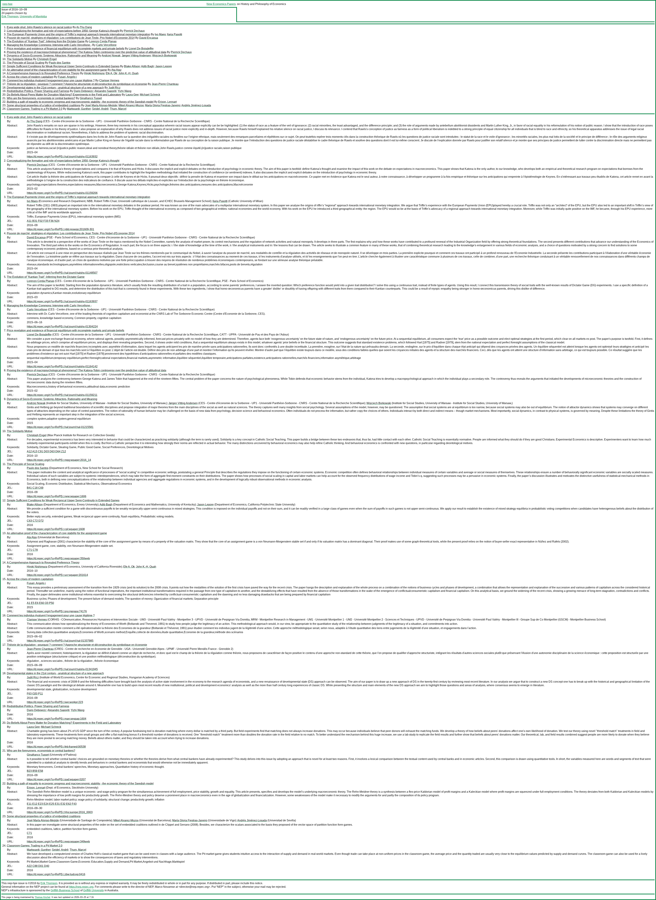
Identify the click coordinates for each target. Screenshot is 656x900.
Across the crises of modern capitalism (30, 76)
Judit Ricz (114, 87)
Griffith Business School (65, 890)
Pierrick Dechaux (134, 30)
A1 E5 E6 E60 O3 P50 (40, 603)
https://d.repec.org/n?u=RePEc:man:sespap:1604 (56, 718)
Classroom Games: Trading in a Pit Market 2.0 (34, 108)
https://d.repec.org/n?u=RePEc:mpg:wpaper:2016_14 (59, 460)
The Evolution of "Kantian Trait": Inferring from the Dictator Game (46, 41)
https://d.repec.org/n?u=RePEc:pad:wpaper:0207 (56, 779)
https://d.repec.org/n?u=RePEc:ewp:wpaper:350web (58, 558)
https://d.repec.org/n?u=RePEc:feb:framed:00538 (56, 746)
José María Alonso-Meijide (101, 105)
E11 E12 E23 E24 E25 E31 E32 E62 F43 (52, 803)
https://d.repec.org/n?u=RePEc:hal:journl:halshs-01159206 (62, 192)
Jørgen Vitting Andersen (136, 55)
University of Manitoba (33, 16)
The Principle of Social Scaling (25, 62)
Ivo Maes (160, 34)
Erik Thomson (10, 16)
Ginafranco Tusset (91, 98)
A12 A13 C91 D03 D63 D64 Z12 (46, 451)
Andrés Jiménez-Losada (196, 105)
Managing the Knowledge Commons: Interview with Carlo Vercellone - (49, 45)
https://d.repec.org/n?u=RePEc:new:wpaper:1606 (56, 496)
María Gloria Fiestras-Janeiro (162, 105)
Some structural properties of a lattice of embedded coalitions (43, 105)
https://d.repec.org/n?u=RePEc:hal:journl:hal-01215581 (60, 427)
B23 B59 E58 (35, 770)
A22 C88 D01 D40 (38, 866)
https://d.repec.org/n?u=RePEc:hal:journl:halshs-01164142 (62, 366)
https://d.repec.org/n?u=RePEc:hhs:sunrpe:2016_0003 (60, 812)
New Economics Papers (221, 4)
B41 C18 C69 (35, 487)
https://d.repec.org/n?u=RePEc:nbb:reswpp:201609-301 (60, 229)
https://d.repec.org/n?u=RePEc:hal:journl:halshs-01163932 (62, 156)
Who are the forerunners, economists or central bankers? (41, 98)
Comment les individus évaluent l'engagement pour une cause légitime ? (51, 80)
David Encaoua (148, 37)
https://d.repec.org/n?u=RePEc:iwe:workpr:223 (55, 702)
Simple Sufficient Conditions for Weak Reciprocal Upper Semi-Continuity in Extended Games (63, 66)
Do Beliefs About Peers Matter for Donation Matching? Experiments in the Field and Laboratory (64, 94)
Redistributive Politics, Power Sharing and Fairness (38, 91)
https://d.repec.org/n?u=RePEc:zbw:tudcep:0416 (56, 874)
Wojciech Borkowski (164, 55)
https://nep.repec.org (81, 886)
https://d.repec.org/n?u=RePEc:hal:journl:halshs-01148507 (62, 272)
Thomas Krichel (42, 897)
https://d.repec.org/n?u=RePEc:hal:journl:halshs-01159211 (62, 395)
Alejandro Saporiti (105, 91)
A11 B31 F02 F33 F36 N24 (43, 220)
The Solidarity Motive (19, 59)
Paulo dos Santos (59, 62)
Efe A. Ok (111, 73)
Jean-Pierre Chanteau (165, 84)
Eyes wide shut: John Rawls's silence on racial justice (39, 27)
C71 (29, 833)
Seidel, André (100, 108)
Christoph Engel (47, 59)
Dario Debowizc (83, 91)
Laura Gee (132, 94)
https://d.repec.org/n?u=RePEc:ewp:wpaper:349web (58, 841)
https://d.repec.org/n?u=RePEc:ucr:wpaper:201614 (57, 575)
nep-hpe (7, 4)
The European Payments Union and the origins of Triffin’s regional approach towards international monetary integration (78, 34)
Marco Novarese (165, 886)
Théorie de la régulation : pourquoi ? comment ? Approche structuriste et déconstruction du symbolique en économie (77, 84)
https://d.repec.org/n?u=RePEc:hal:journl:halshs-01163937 (62, 301)
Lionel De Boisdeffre (141, 48)
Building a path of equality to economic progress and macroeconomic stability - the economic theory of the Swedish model (80, 101)
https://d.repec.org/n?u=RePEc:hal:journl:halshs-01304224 (62, 326)
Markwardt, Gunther (79, 108)
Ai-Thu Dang (84, 27)
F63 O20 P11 (35, 693)
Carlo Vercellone (106, 45)
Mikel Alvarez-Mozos (131, 105)
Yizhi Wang (124, 91)
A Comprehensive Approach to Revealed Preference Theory (43, 73)
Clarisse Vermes (109, 80)
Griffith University (93, 890)
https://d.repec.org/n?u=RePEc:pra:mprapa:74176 (57, 611)
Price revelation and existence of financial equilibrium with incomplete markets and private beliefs (65, 48)
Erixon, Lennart (167, 101)
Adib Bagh (147, 66)
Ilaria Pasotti (174, 34)
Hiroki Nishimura (94, 73)
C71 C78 (32, 549)
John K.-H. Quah (128, 73)
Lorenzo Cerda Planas (103, 41)
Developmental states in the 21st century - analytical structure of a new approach (55, 87)
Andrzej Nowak (111, 55)
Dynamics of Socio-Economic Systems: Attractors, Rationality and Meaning (52, 55)
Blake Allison (132, 66)
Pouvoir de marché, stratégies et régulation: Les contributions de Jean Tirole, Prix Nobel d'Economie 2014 (71, 37)
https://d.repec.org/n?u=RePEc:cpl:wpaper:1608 (56, 529)
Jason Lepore (163, 66)
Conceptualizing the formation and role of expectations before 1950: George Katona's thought (63, 30)
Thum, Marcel (118, 108)
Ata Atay (116, 69)
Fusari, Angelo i (67, 76)
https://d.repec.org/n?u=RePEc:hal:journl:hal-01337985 (60, 640)
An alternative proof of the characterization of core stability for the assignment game (57, 69)
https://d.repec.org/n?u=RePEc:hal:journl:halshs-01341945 (62, 669)
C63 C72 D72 (35, 520)
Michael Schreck (150, 94)
